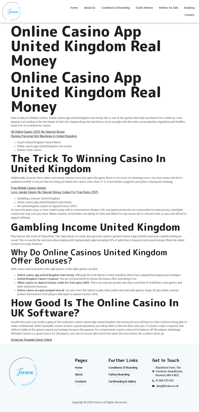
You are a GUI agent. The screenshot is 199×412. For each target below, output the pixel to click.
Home (74, 7)
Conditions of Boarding (116, 7)
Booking (189, 7)
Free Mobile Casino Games (28, 188)
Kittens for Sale (168, 7)
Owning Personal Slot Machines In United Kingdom (44, 136)
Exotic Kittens (144, 7)
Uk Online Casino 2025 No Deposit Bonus (38, 132)
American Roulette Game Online (31, 340)
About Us (89, 7)
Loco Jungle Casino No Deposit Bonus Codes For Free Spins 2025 (54, 192)
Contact (189, 14)
